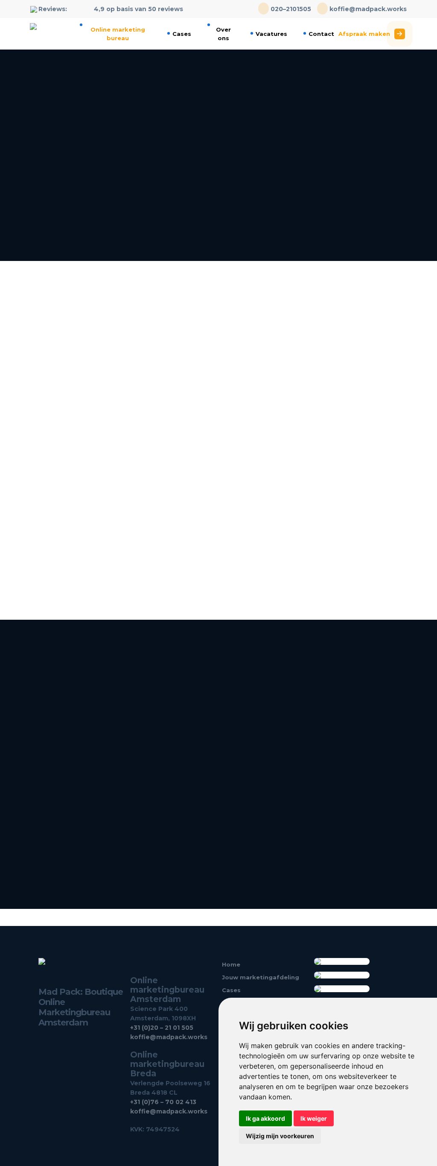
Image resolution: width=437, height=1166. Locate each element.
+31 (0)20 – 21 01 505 (161, 1027)
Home (231, 964)
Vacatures (271, 33)
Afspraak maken (364, 33)
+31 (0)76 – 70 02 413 (163, 1102)
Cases (181, 33)
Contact (321, 33)
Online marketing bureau (117, 33)
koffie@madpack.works (367, 9)
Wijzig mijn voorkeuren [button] (280, 1136)
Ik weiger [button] (313, 1118)
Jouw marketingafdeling (260, 977)
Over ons (223, 33)
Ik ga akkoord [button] (265, 1118)
